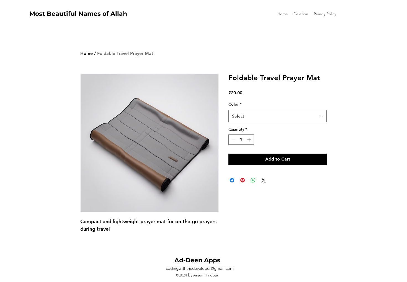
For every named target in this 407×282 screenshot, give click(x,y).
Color (234, 104)
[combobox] (277, 116)
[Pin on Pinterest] (242, 180)
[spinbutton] (241, 139)
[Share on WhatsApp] (253, 180)
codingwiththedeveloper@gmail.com (200, 268)
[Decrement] (232, 139)
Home (86, 53)
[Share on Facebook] (232, 180)
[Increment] (249, 139)
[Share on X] (263, 180)
